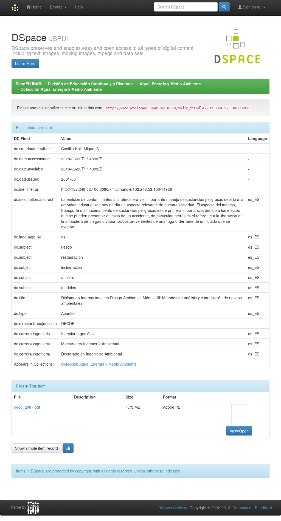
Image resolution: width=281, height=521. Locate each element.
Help (79, 7)
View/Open (239, 431)
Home (36, 7)
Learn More (25, 63)
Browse (57, 7)
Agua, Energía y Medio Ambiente (170, 83)
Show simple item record (36, 448)
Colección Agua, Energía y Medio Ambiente (61, 89)
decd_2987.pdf (27, 407)
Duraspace (241, 507)
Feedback (263, 507)
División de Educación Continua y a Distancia (91, 83)
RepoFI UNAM (29, 83)
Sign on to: (252, 7)
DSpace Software (173, 507)
